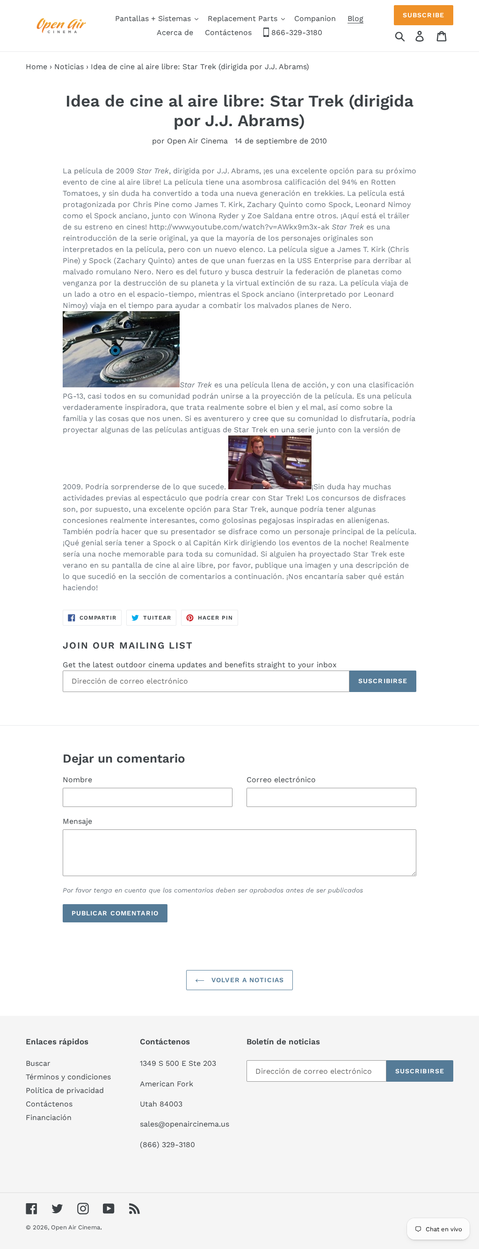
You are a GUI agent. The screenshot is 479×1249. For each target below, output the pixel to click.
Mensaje (77, 821)
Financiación (49, 1117)
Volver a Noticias (246, 980)
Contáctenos (49, 1103)
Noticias (69, 66)
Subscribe (423, 15)
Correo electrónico (281, 779)
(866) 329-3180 (167, 1144)
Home (36, 66)
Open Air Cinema (75, 1227)
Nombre (77, 779)
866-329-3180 (295, 32)
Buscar (38, 1063)
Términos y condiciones (68, 1076)
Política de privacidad (65, 1090)
